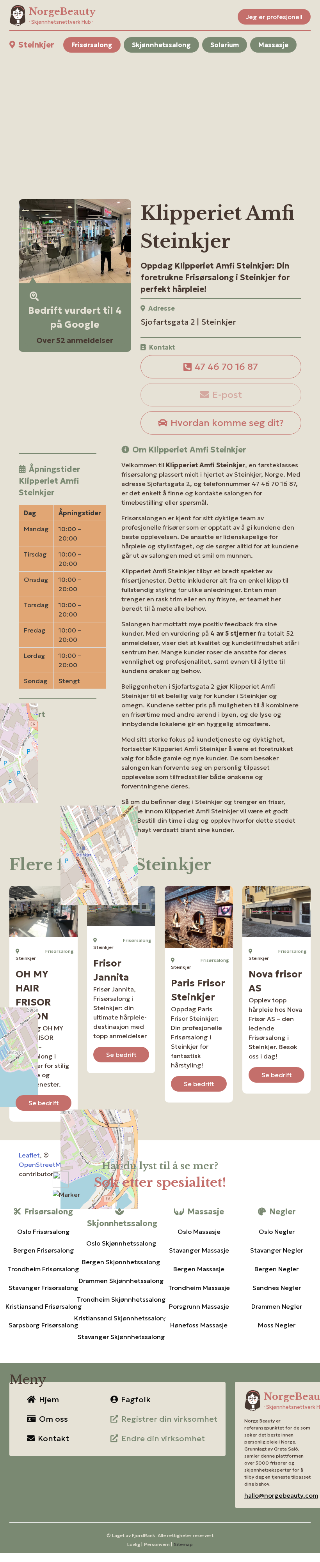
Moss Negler (276, 1325)
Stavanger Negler (276, 1250)
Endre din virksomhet (163, 1438)
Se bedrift (43, 1103)
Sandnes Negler (276, 1288)
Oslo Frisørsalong (43, 1231)
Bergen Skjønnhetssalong (121, 1262)
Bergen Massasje (198, 1269)
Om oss (53, 1419)
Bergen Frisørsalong (43, 1250)
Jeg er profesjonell (274, 17)
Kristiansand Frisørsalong (43, 1306)
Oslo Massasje (199, 1231)
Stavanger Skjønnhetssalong (121, 1337)
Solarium (224, 45)
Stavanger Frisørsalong (43, 1288)
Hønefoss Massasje (199, 1325)
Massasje (273, 45)
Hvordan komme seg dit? (227, 423)
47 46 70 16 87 (226, 367)
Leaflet (29, 1155)
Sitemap (183, 1544)
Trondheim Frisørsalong (43, 1269)
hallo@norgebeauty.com (281, 1495)
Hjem (49, 1399)
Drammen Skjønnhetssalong (121, 1281)
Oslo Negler (277, 1231)
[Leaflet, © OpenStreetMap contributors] (57, 772)
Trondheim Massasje (199, 1288)
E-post (227, 395)
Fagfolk (136, 1399)
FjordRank (143, 1535)
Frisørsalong (91, 45)
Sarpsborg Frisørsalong (43, 1325)
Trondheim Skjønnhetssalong (121, 1299)
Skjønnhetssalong (161, 45)
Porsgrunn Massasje (199, 1306)
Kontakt (53, 1438)
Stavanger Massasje (199, 1250)
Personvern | (158, 1544)
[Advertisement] (160, 116)
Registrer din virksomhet (169, 1419)
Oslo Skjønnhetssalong (121, 1243)
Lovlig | (134, 1544)
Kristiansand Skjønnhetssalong (121, 1318)
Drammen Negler (276, 1306)
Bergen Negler (276, 1269)
